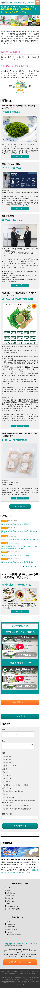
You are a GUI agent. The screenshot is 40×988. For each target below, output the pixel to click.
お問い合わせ (10, 901)
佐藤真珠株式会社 (11, 112)
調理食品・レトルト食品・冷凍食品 (16, 785)
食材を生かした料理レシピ (16, 585)
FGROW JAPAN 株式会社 (15, 440)
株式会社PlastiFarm (12, 220)
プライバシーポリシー (13, 906)
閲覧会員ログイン (12, 895)
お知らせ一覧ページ (32, 566)
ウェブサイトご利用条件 (14, 909)
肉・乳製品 (8, 775)
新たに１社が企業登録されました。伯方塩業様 (16, 555)
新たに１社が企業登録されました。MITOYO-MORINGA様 (19, 540)
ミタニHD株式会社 (12, 168)
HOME (8, 887)
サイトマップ (10, 903)
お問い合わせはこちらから (20, 962)
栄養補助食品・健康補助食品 (13, 791)
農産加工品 (8, 772)
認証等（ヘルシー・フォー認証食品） (16, 805)
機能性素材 (8, 756)
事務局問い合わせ (20, 702)
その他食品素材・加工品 (12, 797)
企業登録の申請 (11, 926)
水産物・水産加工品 (10, 778)
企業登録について (12, 924)
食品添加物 (8, 763)
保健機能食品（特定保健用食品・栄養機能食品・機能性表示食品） (19, 801)
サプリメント (8, 788)
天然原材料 (8, 759)
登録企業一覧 (20, 506)
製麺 (5, 769)
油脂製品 (7, 782)
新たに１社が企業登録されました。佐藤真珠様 (16, 524)
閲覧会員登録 (10, 898)
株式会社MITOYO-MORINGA (17, 299)
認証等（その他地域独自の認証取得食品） (18, 809)
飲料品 (6, 794)
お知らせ (9, 890)
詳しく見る (20, 156)
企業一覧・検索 (11, 893)
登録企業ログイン (12, 929)
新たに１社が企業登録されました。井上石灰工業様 (17, 562)
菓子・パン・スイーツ (11, 766)
